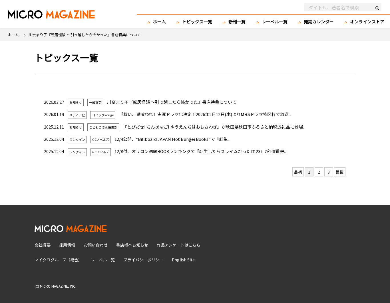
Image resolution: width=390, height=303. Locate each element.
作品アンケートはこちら (178, 245)
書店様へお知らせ (132, 245)
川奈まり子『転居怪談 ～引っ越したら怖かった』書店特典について (171, 102)
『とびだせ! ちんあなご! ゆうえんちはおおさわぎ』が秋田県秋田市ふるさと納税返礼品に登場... (214, 127)
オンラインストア (367, 22)
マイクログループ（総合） (58, 260)
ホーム (159, 22)
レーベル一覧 (275, 22)
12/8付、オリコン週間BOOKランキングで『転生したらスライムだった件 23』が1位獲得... (200, 151)
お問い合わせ (96, 245)
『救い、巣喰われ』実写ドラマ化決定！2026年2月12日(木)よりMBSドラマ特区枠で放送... (205, 114)
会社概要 (43, 245)
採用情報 (67, 245)
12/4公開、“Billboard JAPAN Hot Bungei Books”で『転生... (172, 139)
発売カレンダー (319, 22)
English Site (183, 260)
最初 (298, 172)
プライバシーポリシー (143, 260)
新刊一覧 (237, 22)
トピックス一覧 (197, 22)
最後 (340, 172)
